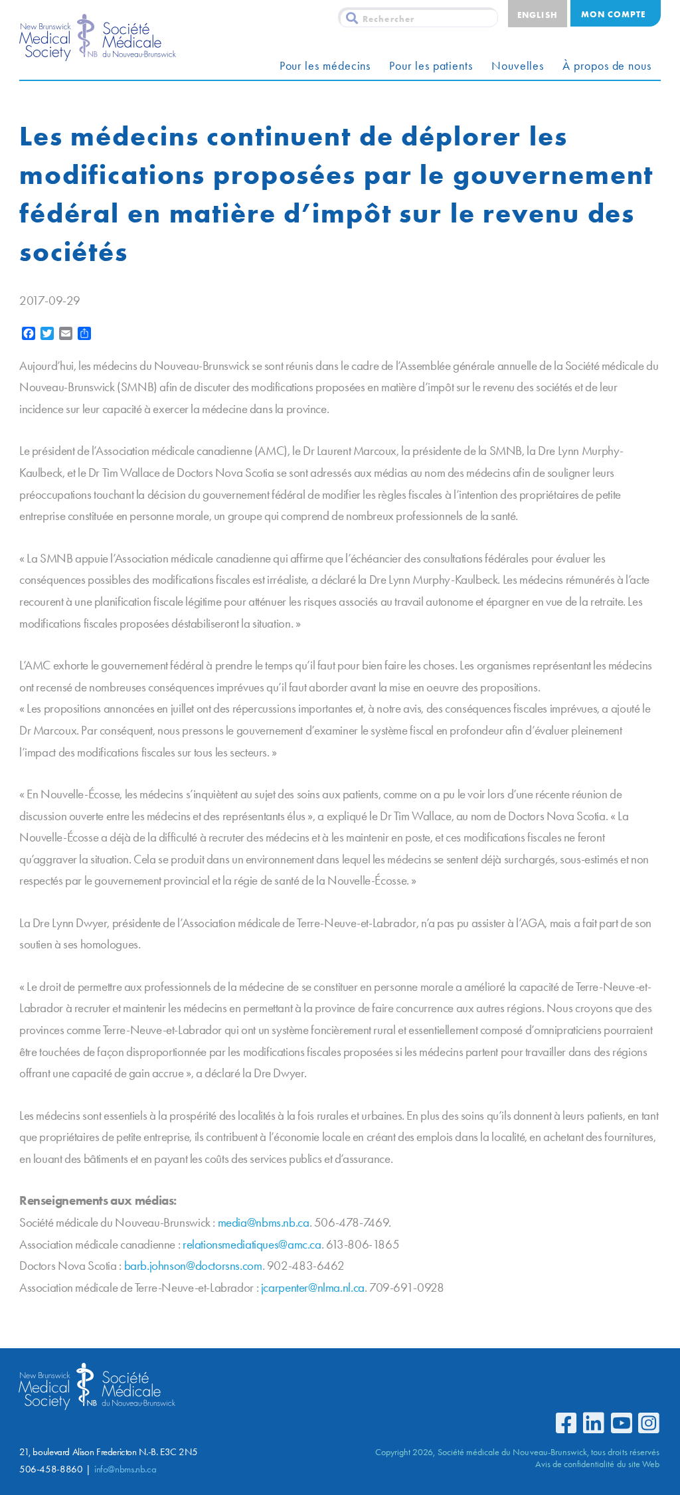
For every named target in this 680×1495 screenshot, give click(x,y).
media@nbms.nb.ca (263, 1222)
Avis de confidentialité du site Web (597, 1463)
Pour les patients (431, 65)
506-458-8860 (50, 1469)
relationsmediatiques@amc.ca (252, 1244)
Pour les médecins (325, 65)
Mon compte (613, 14)
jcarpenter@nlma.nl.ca (313, 1287)
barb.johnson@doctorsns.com (193, 1265)
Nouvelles (517, 65)
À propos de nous (606, 65)
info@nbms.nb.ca (125, 1469)
